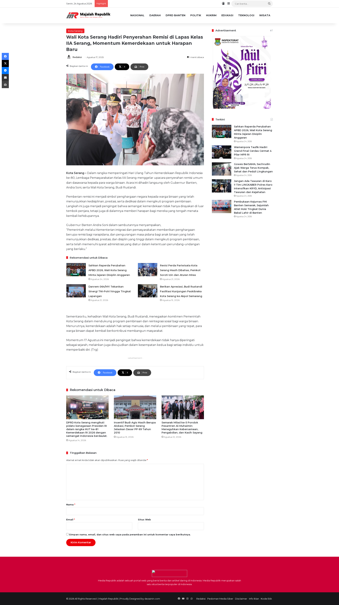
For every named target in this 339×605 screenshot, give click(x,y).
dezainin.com (152, 598)
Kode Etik (266, 598)
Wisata (264, 15)
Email (70, 519)
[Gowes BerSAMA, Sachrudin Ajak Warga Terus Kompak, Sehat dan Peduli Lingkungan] (221, 169)
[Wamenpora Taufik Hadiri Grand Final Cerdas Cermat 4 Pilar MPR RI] (221, 152)
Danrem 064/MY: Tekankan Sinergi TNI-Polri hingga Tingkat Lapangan (109, 291)
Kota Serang (75, 30)
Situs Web (144, 519)
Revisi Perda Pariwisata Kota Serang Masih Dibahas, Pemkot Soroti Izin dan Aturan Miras (180, 270)
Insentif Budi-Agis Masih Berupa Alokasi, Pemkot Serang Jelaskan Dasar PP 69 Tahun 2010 (135, 427)
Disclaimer (241, 598)
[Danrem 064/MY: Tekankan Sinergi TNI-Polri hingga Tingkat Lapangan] (76, 290)
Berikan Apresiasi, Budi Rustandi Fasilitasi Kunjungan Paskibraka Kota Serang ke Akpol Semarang (181, 291)
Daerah (155, 15)
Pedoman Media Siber (220, 598)
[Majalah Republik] (88, 15)
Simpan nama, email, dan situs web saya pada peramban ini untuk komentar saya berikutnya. (130, 534)
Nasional (137, 15)
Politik (195, 15)
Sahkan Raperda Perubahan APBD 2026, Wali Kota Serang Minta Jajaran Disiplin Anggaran (109, 270)
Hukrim (211, 15)
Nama (70, 504)
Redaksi (77, 57)
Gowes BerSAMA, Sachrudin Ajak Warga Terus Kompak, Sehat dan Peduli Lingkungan (253, 168)
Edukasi (227, 15)
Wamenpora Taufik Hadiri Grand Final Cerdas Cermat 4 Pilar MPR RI (253, 151)
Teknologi (246, 15)
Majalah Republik (108, 598)
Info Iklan (254, 598)
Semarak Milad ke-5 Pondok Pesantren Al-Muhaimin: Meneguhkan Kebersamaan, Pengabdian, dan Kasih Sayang (182, 427)
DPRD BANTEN (175, 15)
